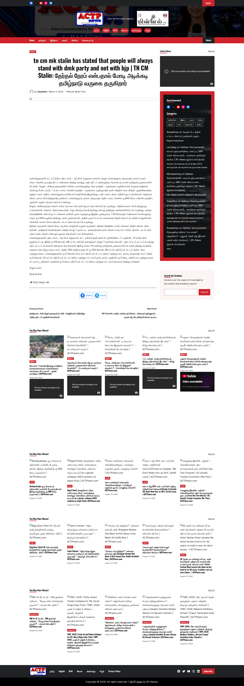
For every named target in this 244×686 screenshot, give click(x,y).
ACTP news (136, 681)
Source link (36, 274)
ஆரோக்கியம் (172, 120)
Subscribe (208, 671)
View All (211, 51)
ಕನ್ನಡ (147, 30)
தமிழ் (96, 30)
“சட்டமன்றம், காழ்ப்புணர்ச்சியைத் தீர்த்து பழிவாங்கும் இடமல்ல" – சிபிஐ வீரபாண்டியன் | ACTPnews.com (158, 361)
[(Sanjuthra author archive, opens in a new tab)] (32, 93)
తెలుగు (124, 30)
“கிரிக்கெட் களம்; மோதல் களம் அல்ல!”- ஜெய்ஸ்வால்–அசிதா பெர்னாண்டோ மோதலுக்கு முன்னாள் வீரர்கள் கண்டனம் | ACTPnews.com (122, 626)
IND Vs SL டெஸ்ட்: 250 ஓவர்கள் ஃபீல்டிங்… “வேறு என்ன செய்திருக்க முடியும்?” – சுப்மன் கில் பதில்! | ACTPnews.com (45, 622)
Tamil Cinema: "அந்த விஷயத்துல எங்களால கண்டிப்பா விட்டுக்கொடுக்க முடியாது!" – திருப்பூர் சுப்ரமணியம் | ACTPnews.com (83, 554)
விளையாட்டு (189, 125)
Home (32, 40)
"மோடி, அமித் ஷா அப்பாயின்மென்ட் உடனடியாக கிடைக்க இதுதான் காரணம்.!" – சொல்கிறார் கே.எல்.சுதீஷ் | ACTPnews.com (122, 366)
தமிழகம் (32, 51)
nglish (208, 3)
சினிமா (200, 120)
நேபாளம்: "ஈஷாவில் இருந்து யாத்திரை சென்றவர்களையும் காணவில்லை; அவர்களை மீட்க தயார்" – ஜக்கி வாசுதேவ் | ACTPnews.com (46, 369)
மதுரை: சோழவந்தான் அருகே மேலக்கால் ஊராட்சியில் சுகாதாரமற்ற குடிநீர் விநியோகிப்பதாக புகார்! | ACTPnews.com (196, 362)
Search (204, 292)
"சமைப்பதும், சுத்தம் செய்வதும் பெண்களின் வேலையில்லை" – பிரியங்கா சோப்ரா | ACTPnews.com (157, 549)
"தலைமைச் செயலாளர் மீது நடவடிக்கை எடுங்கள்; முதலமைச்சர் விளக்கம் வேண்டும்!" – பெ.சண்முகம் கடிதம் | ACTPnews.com (84, 366)
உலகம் (192, 120)
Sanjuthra (42, 91)
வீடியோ (199, 125)
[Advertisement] (122, 429)
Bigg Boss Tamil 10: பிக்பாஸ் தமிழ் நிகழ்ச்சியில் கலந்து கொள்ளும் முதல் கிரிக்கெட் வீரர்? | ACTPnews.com (46, 549)
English (106, 30)
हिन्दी (115, 30)
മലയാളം (136, 30)
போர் (179, 125)
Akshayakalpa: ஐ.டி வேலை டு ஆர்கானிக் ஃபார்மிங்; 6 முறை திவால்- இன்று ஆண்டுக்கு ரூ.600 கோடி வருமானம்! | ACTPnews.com (46, 490)
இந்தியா (183, 120)
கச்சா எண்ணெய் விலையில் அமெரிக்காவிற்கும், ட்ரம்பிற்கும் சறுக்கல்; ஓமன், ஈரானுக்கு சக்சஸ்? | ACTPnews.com (120, 486)
